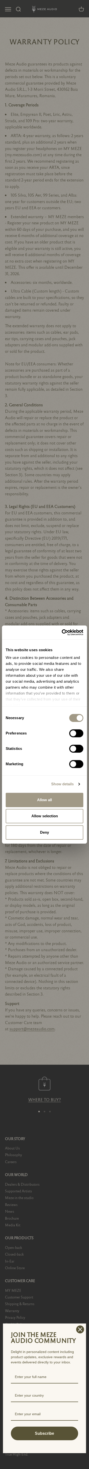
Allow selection (44, 816)
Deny (44, 832)
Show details (62, 784)
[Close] (80, 1329)
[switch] (76, 733)
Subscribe (44, 1433)
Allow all (44, 800)
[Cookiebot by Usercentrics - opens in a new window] (62, 632)
